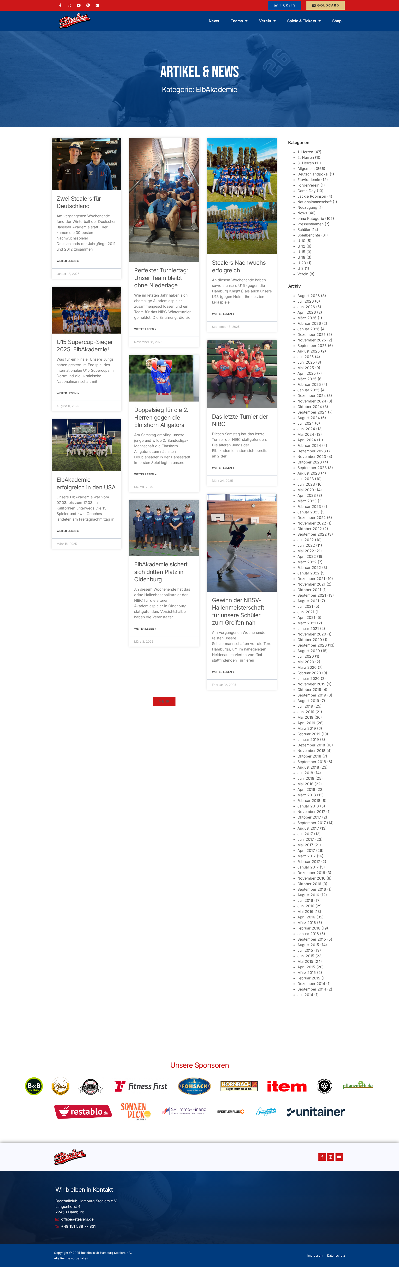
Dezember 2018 (311, 745)
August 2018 (308, 767)
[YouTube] (79, 5)
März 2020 (307, 667)
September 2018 (311, 761)
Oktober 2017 (309, 817)
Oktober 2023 (309, 462)
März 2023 (307, 501)
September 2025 (312, 345)
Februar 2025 (309, 384)
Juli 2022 (305, 539)
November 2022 (311, 523)
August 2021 (308, 600)
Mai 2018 (305, 784)
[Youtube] (339, 1157)
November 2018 (311, 750)
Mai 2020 (305, 662)
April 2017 (306, 850)
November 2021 (311, 584)
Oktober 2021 (309, 589)
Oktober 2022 (309, 528)
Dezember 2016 (311, 872)
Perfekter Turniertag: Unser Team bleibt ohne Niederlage (161, 278)
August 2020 (308, 650)
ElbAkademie (308, 179)
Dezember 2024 (311, 395)
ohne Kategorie (310, 218)
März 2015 (306, 972)
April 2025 (306, 373)
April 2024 (306, 440)
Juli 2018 (305, 772)
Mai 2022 (305, 551)
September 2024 (312, 412)
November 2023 (311, 456)
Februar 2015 (308, 978)
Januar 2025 (308, 390)
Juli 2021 (305, 606)
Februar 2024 (309, 445)
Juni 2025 (306, 362)
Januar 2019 (308, 739)
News (214, 20)
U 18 (301, 257)
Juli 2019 (305, 706)
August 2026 (308, 295)
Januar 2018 (308, 806)
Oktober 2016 (309, 883)
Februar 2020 (309, 673)
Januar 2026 (308, 329)
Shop (337, 20)
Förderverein (308, 185)
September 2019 (311, 695)
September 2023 (312, 467)
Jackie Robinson (311, 196)
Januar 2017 (308, 867)
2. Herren (305, 157)
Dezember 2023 (311, 451)
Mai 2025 (305, 367)
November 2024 (311, 401)
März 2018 (306, 795)
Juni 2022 (306, 545)
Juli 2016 (305, 900)
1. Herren (305, 152)
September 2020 (312, 645)
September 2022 (312, 534)
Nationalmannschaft (314, 201)
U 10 (301, 240)
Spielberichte (308, 235)
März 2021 (306, 623)
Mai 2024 (305, 434)
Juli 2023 (305, 478)
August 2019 (308, 700)
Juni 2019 (305, 711)
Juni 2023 (306, 484)
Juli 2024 (305, 423)
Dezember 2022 (311, 517)
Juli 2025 (305, 356)
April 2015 (306, 967)
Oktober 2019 (309, 689)
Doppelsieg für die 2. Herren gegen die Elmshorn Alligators (161, 417)
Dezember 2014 (311, 983)
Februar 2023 (309, 506)
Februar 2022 (309, 567)
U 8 (300, 268)
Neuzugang (307, 207)
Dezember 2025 (311, 334)
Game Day (306, 190)
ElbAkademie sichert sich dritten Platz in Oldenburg (160, 572)
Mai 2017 (305, 845)
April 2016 (306, 917)
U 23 (301, 263)
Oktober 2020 (309, 639)
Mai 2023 (305, 490)
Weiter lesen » (68, 261)
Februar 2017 (308, 861)
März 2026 (307, 318)
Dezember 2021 (311, 578)
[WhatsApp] (88, 5)
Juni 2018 (305, 778)
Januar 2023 (308, 512)
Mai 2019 (305, 717)
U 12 (301, 246)
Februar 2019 (308, 734)
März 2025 (307, 379)
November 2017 (311, 811)
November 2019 (311, 684)
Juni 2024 (306, 428)
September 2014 (311, 989)
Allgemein (305, 168)
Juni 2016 (305, 906)
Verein (302, 274)
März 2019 (306, 728)
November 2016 (311, 878)
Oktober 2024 (309, 406)
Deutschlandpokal (313, 174)
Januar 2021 (308, 628)
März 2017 (306, 856)
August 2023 (308, 473)
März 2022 (307, 562)
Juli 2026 (305, 301)
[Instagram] (69, 5)
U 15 (301, 251)
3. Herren (305, 163)
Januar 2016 (308, 933)
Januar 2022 (308, 573)
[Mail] (97, 5)
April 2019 (306, 723)
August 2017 (308, 828)
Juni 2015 (305, 956)
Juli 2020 (305, 656)
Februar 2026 (309, 323)
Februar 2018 (308, 800)
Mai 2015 (305, 961)
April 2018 (306, 789)
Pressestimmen (310, 224)
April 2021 (306, 617)
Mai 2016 (305, 911)
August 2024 (308, 417)
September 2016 (311, 889)
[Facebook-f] (322, 1157)
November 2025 (311, 340)
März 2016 (306, 922)
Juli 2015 (305, 950)
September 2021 (311, 595)
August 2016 (308, 895)
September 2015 (311, 939)
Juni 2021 (305, 612)
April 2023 (306, 495)
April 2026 (306, 312)
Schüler (303, 229)
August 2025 (308, 351)
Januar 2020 (308, 678)
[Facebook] (60, 5)
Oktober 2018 (309, 756)
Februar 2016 (308, 928)
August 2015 (308, 944)
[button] (164, 701)
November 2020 (311, 634)
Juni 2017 (305, 839)
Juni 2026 (306, 306)
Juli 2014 (305, 994)
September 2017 (311, 822)
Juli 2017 (305, 833)
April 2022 (306, 556)
